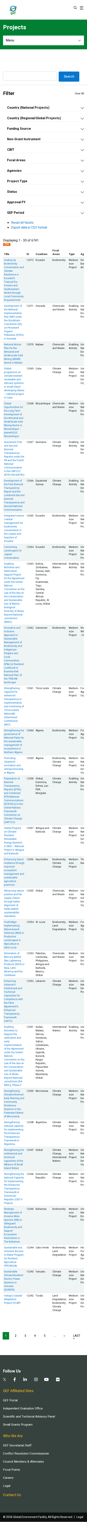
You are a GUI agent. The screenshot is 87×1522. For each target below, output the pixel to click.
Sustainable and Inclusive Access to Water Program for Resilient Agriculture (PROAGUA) (14, 1257)
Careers (8, 1478)
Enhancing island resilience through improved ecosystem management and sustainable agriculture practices (14, 872)
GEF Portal (10, 1400)
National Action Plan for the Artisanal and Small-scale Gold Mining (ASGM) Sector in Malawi (13, 354)
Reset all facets (22, 222)
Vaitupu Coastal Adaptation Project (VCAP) (13, 1299)
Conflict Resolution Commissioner (26, 1453)
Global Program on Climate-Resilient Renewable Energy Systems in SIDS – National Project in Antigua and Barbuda (14, 840)
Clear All (79, 93)
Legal (6, 1486)
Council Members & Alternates (23, 1461)
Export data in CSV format (29, 227)
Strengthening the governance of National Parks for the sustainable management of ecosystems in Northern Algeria (14, 741)
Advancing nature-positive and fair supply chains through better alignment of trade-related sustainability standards (14, 903)
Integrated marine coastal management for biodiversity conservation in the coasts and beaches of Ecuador (14, 528)
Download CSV (6, 245)
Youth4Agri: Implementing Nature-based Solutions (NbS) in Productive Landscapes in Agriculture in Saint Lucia (14, 934)
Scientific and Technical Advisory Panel (29, 1416)
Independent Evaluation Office (23, 1408)
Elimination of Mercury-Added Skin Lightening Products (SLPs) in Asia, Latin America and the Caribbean (14, 964)
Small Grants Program (18, 1424)
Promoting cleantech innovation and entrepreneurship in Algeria (13, 765)
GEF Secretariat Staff (17, 1445)
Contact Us (12, 1495)
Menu (10, 40)
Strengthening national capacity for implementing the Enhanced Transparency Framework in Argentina (13, 1133)
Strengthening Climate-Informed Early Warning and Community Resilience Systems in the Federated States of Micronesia (14, 1103)
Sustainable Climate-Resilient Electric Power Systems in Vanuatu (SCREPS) (13, 1281)
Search (75, 7)
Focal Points (11, 1469)
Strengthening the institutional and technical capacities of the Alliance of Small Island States (14, 1159)
